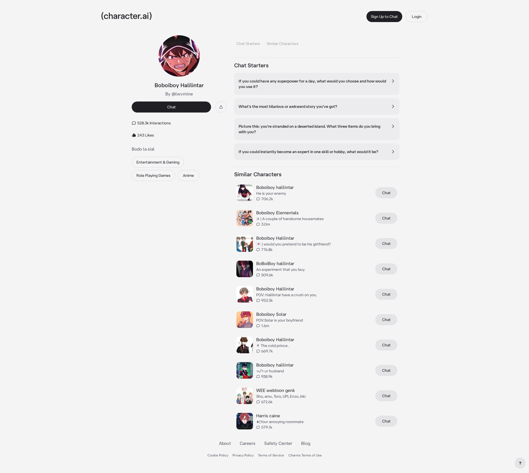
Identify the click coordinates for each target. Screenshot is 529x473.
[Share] (220, 107)
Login (417, 16)
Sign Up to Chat (384, 16)
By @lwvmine (179, 93)
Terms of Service (271, 455)
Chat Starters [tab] (248, 43)
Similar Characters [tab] (283, 43)
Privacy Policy (243, 455)
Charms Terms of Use (305, 455)
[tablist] (317, 42)
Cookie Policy (217, 455)
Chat (171, 107)
